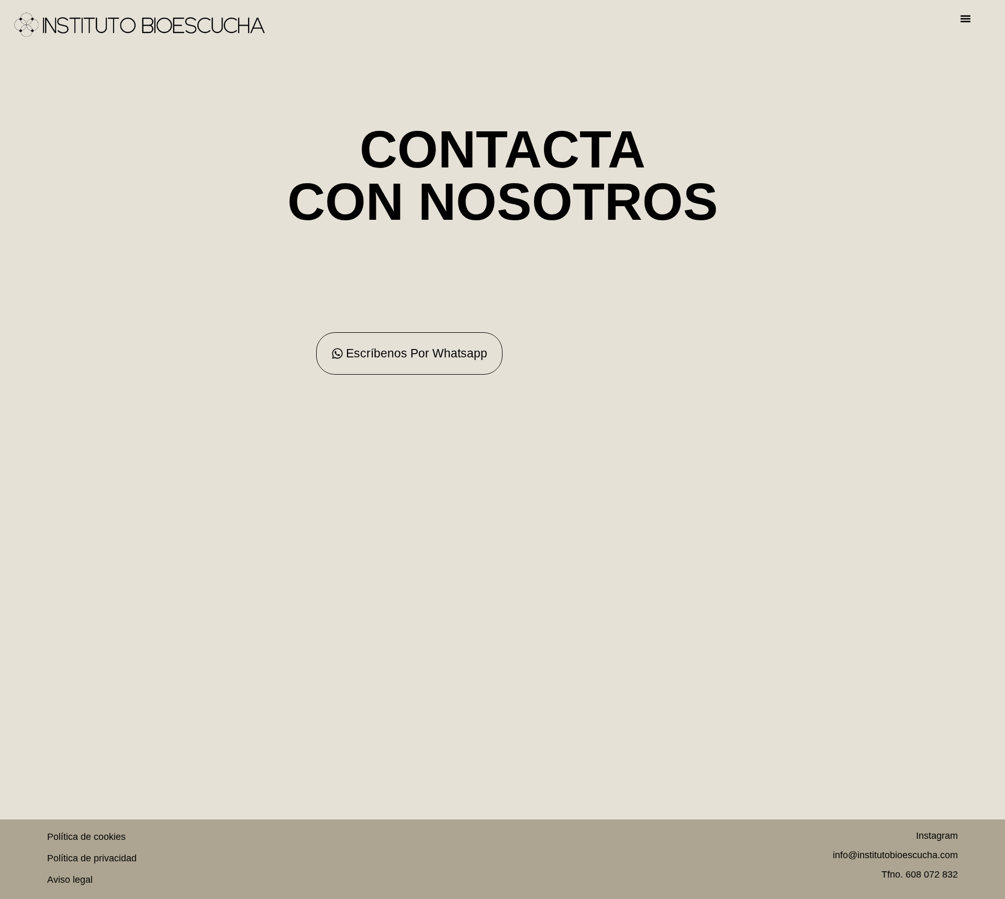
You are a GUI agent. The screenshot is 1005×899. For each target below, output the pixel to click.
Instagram (937, 835)
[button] (965, 18)
